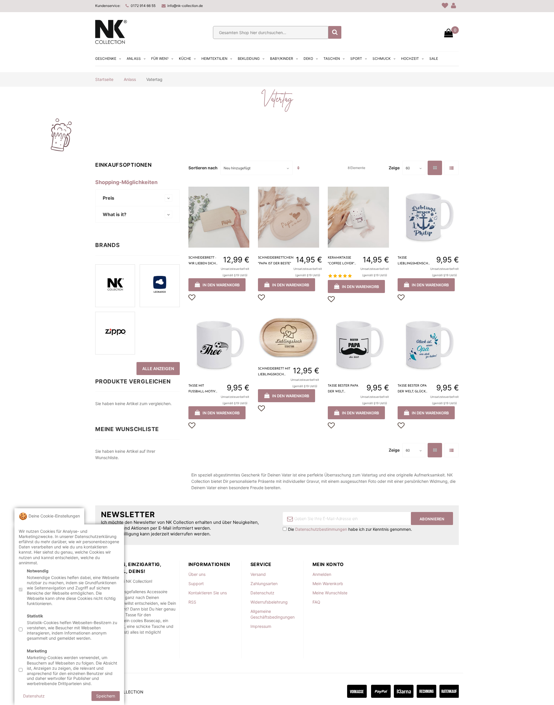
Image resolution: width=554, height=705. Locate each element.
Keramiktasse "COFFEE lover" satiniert (341, 261)
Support (196, 583)
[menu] (267, 59)
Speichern (105, 695)
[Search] (334, 32)
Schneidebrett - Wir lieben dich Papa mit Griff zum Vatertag (204, 261)
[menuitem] (108, 59)
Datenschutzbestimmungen (321, 529)
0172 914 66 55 (143, 5)
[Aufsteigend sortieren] (298, 168)
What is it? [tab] (114, 214)
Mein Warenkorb (327, 583)
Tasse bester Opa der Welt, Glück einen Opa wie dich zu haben (412, 389)
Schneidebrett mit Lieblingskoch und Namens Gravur (274, 372)
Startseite (104, 79)
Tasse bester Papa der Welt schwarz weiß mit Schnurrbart (343, 389)
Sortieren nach (203, 168)
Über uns (196, 574)
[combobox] (270, 32)
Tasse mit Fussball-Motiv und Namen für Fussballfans (202, 389)
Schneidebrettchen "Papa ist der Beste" (275, 260)
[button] (191, 297)
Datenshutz (34, 695)
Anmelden (321, 574)
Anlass (130, 79)
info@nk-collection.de (185, 5)
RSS (192, 602)
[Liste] (451, 168)
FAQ (316, 602)
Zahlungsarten (264, 583)
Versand (258, 574)
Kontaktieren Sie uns (207, 592)
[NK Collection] (111, 42)
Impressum (260, 626)
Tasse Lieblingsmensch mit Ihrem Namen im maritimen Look (413, 261)
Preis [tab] (108, 198)
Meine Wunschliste (329, 592)
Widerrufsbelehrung (269, 602)
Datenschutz (262, 592)
